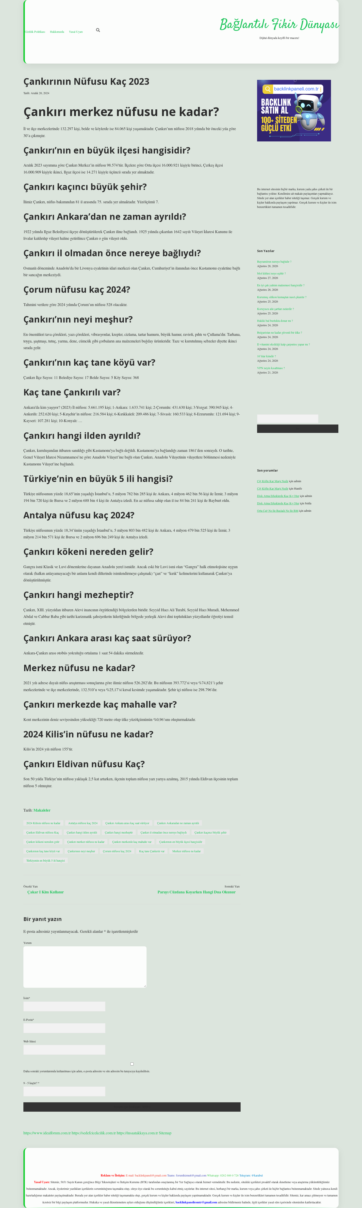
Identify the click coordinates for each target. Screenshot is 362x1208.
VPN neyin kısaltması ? (271, 368)
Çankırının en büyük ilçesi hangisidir (180, 842)
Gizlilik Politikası (35, 32)
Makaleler (41, 810)
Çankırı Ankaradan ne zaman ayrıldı (178, 823)
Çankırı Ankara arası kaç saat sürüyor (127, 823)
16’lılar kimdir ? (266, 356)
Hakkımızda (57, 32)
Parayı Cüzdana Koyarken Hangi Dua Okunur (197, 892)
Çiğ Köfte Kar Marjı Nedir (272, 481)
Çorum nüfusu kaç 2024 (117, 851)
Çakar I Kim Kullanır (45, 892)
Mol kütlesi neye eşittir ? (271, 273)
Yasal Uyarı (76, 32)
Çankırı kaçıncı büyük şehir (211, 832)
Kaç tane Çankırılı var (152, 851)
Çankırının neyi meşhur (81, 851)
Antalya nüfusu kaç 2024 (83, 823)
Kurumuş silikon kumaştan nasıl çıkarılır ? (281, 297)
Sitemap (165, 1132)
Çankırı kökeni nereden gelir (42, 842)
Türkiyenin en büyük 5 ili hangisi (45, 860)
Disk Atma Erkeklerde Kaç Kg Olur (278, 496)
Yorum (27, 943)
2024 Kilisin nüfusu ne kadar (43, 823)
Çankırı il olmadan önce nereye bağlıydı (164, 832)
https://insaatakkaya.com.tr (137, 1132)
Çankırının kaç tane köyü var (43, 851)
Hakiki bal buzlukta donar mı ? (275, 321)
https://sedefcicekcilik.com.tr (94, 1132)
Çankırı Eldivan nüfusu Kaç (42, 832)
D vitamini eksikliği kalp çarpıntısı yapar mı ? (283, 344)
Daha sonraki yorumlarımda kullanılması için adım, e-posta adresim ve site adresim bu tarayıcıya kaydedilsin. (86, 1071)
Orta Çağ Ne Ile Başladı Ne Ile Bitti (277, 510)
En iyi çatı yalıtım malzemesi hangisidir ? (280, 285)
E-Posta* (28, 1019)
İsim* (26, 998)
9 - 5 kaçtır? (31, 1083)
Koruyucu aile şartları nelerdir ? (275, 309)
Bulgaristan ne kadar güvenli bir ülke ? (279, 332)
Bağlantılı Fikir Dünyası (279, 25)
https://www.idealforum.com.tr (47, 1132)
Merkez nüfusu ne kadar (186, 851)
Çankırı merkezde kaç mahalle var (131, 842)
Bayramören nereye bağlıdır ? (274, 261)
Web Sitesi (29, 1041)
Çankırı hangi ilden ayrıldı (82, 832)
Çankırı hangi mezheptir (119, 832)
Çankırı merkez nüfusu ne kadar (85, 842)
